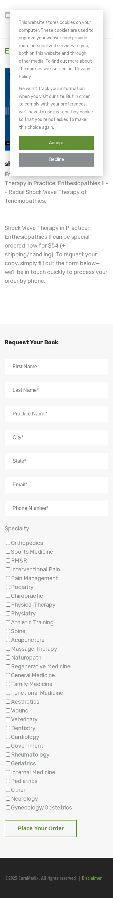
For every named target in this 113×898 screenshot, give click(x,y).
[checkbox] (56, 675)
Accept (56, 143)
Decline (56, 159)
